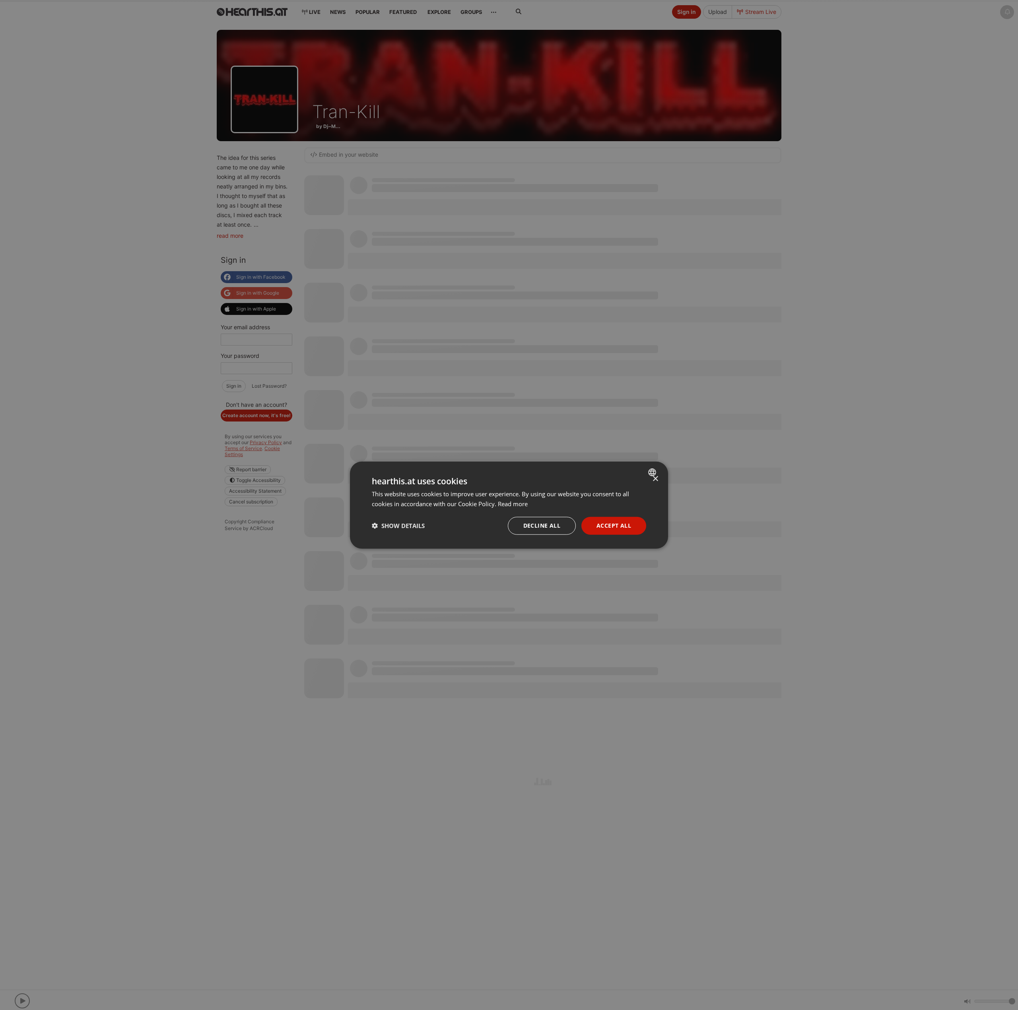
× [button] (655, 479)
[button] (398, 525)
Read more (513, 504)
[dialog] (509, 505)
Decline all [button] (541, 525)
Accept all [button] (613, 525)
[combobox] (653, 472)
